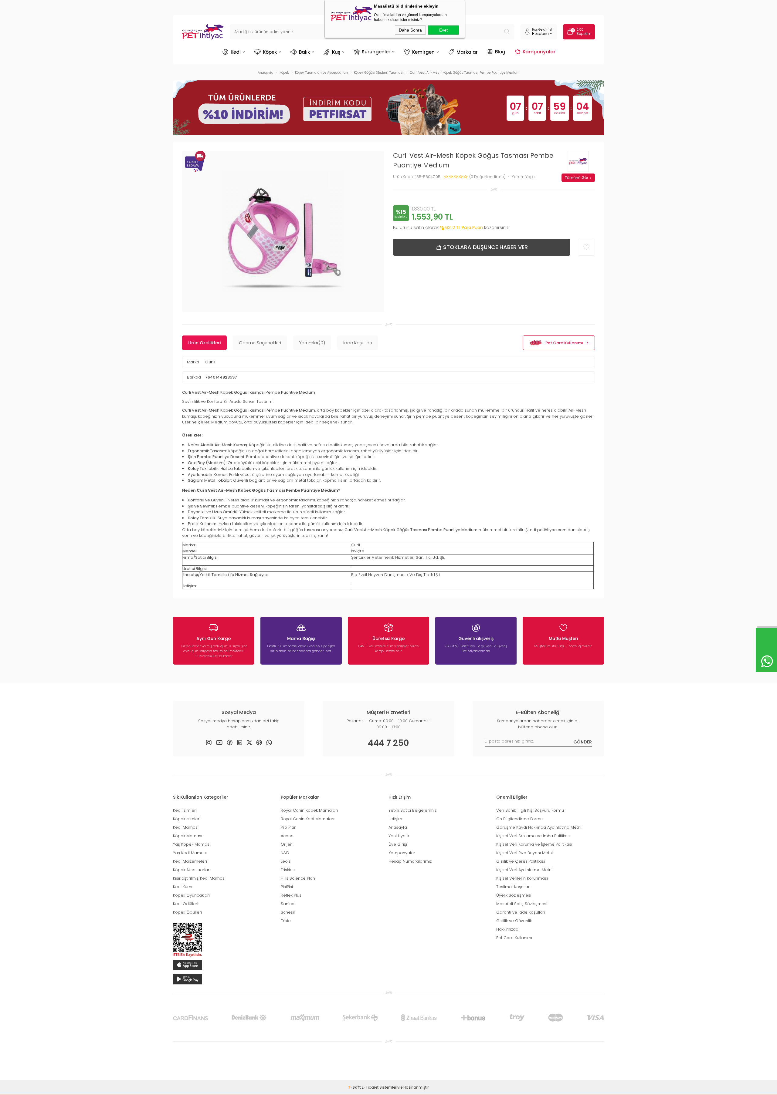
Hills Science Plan (298, 878)
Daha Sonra (410, 30)
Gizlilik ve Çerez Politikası (520, 861)
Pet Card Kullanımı (564, 343)
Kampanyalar (539, 52)
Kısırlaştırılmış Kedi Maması (199, 878)
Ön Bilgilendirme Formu (519, 819)
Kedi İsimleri (185, 810)
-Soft (355, 1087)
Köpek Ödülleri (187, 912)
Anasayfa (397, 827)
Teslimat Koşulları (513, 887)
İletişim (395, 819)
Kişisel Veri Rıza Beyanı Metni (524, 853)
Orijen (287, 844)
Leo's (286, 861)
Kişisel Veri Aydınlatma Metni (524, 870)
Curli (210, 362)
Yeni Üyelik (398, 836)
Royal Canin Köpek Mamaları (309, 810)
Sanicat (288, 904)
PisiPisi (287, 887)
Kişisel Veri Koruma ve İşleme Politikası (534, 844)
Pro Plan (289, 827)
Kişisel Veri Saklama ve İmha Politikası (533, 836)
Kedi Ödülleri (185, 904)
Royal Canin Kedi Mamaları (307, 819)
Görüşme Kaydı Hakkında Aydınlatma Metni (538, 827)
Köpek (270, 52)
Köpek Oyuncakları (191, 895)
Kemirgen (423, 52)
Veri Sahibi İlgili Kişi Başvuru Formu (530, 810)
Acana (287, 836)
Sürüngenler (376, 52)
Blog (500, 52)
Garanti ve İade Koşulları (520, 912)
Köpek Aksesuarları (191, 870)
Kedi (236, 52)
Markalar (467, 52)
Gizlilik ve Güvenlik (514, 921)
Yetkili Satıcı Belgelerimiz (412, 810)
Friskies (288, 870)
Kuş (336, 52)
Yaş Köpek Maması (191, 844)
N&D (285, 853)
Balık (304, 52)
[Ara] (506, 31)
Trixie (286, 921)
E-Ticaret (370, 1087)
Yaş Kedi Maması (190, 853)
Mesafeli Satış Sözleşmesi (521, 904)
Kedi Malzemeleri (190, 861)
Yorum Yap (523, 177)
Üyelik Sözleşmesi (513, 895)
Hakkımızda (507, 929)
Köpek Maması (187, 836)
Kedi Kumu (183, 887)
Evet (443, 30)
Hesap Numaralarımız (410, 861)
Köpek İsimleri (186, 819)
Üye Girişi (397, 844)
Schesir (288, 912)
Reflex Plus (291, 895)
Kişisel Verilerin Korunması (522, 878)
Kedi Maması (185, 827)
